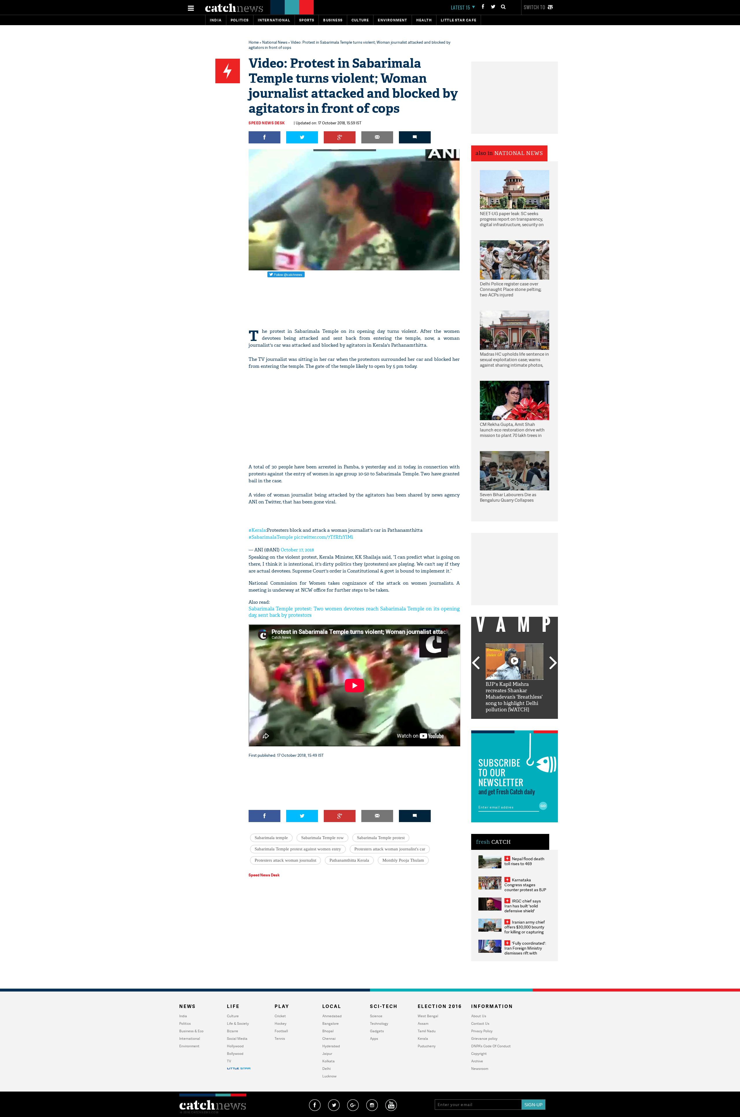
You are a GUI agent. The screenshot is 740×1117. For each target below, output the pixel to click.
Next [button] (553, 663)
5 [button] (532, 723)
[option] (514, 678)
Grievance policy (484, 1038)
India (216, 20)
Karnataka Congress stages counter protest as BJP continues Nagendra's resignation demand (525, 889)
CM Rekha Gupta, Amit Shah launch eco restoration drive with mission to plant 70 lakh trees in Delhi (512, 430)
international (274, 20)
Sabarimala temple (271, 837)
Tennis (280, 1038)
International (189, 1038)
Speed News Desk (267, 122)
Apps (374, 1038)
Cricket (280, 1015)
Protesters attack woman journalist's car (389, 849)
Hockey (280, 1023)
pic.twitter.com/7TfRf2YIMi (323, 537)
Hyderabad (331, 1046)
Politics (240, 20)
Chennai (329, 1038)
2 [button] (506, 723)
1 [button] (497, 723)
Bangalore (330, 1023)
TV (229, 1061)
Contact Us (480, 1023)
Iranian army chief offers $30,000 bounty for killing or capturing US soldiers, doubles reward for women (524, 931)
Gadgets (377, 1031)
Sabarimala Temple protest (381, 837)
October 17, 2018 (297, 550)
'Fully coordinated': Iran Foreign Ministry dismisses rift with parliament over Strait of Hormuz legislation (525, 952)
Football (281, 1031)
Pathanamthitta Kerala (349, 860)
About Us (478, 1015)
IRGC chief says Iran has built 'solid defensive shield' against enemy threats (524, 908)
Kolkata (328, 1061)
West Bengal (428, 1015)
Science (376, 1015)
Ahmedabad (332, 1015)
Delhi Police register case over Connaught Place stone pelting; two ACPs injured (510, 289)
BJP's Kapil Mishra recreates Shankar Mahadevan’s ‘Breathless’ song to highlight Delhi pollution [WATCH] (514, 697)
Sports (306, 20)
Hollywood (235, 1046)
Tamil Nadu (427, 1031)
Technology (379, 1023)
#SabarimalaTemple (271, 537)
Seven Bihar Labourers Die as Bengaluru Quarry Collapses (508, 497)
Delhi (326, 1068)
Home (254, 42)
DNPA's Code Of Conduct (491, 1046)
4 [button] (523, 723)
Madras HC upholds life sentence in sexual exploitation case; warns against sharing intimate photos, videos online (514, 360)
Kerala (423, 1038)
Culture (360, 20)
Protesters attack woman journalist (285, 860)
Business (333, 20)
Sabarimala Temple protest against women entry (298, 849)
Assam (423, 1023)
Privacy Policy (482, 1031)
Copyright (479, 1053)
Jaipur (327, 1053)
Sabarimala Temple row (322, 837)
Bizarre (232, 1031)
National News (274, 42)
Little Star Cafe (458, 20)
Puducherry (427, 1046)
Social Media (237, 1038)
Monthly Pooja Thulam (403, 860)
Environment (392, 20)
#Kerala (257, 530)
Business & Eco (191, 1031)
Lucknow (329, 1076)
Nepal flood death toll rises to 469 (524, 861)
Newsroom (479, 1068)
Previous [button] (475, 663)
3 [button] (514, 723)
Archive (477, 1061)
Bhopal (328, 1031)
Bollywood (235, 1053)
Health (424, 20)
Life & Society (238, 1023)
